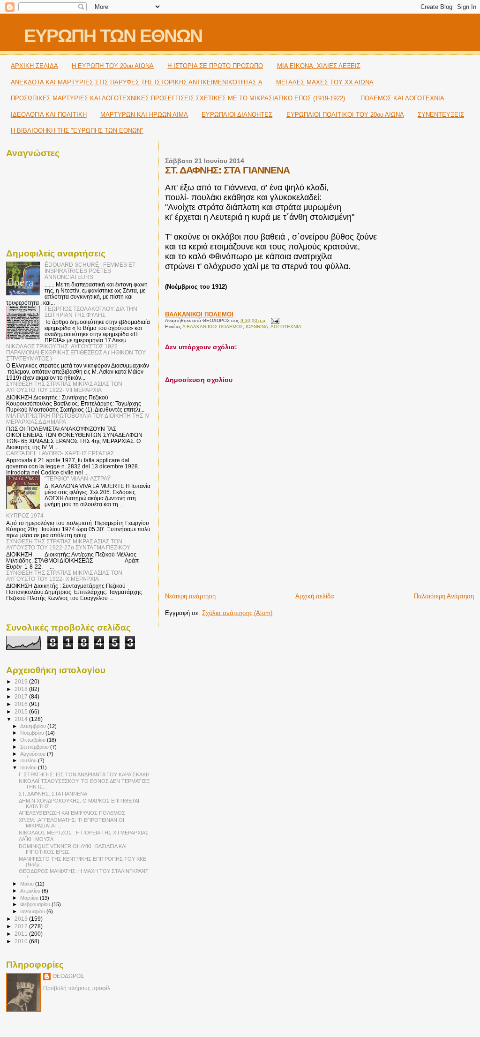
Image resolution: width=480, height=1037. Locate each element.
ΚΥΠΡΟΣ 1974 (25, 515)
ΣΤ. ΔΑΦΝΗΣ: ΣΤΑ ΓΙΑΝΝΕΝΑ (53, 794)
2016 (22, 704)
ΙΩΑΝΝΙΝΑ (257, 326)
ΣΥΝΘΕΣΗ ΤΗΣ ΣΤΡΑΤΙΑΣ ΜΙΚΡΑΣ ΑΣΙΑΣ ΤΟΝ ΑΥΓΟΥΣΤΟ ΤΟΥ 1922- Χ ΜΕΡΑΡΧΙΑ (64, 576)
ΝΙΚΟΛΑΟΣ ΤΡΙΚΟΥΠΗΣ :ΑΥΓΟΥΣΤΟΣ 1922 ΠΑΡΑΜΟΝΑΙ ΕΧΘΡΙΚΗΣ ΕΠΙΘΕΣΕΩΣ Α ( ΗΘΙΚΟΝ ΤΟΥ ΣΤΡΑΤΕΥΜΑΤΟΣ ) (76, 352)
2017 (22, 696)
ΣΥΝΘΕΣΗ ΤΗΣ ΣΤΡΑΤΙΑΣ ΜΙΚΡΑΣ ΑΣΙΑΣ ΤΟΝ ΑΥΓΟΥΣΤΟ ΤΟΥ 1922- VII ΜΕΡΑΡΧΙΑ (64, 387)
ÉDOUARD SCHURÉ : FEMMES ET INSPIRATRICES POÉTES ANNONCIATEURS (90, 271)
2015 (22, 711)
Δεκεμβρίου (33, 726)
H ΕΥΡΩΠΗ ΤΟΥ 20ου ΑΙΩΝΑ (113, 65)
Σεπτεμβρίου (35, 747)
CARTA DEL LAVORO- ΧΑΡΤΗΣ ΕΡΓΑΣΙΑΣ (60, 453)
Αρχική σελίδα (314, 596)
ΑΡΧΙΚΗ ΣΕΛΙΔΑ (34, 65)
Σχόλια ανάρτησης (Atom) (237, 612)
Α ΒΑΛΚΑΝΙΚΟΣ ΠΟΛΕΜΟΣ (212, 326)
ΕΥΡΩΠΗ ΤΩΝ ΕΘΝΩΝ (113, 36)
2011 (22, 934)
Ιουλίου (29, 760)
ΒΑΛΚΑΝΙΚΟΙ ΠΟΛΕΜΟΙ (199, 314)
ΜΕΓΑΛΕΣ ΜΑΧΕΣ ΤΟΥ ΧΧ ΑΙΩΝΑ (325, 82)
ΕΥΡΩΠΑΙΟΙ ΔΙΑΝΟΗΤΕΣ (237, 114)
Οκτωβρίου (33, 740)
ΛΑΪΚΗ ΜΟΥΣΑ (36, 839)
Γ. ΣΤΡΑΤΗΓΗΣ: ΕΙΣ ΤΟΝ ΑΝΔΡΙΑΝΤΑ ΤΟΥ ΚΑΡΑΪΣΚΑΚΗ (84, 774)
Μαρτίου (30, 898)
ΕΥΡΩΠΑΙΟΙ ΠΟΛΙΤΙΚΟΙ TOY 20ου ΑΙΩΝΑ (345, 114)
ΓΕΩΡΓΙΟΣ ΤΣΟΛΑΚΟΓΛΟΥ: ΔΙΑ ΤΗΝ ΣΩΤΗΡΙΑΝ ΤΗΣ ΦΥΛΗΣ (91, 312)
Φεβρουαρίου (36, 904)
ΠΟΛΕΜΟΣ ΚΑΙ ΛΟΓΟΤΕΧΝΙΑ (402, 98)
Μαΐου (27, 884)
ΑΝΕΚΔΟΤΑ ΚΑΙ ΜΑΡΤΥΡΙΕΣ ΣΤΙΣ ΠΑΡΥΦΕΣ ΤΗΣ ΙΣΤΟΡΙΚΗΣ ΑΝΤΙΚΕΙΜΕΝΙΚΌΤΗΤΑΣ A (136, 82)
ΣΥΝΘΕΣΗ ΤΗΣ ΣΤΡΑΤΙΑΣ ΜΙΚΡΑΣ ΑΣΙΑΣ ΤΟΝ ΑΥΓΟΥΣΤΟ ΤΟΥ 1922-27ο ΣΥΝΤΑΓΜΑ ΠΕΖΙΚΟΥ (68, 544)
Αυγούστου (33, 754)
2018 (22, 689)
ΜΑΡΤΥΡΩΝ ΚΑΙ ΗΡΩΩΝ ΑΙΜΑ (144, 114)
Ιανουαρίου (33, 911)
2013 (22, 919)
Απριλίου (31, 891)
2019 (22, 681)
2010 (22, 941)
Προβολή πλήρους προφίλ (76, 988)
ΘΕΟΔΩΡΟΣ (68, 976)
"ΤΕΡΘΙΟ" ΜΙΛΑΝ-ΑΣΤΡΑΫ (78, 478)
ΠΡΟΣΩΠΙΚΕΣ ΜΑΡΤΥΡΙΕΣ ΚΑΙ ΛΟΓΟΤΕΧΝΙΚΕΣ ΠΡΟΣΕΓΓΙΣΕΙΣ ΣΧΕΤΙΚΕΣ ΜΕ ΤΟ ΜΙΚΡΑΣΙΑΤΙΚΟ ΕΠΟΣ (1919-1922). (179, 98)
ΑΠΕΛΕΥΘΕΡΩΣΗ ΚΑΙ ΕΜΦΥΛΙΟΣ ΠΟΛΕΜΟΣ (72, 813)
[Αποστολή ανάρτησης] (273, 320)
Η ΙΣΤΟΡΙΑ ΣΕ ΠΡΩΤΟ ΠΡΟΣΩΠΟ (215, 65)
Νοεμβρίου (32, 733)
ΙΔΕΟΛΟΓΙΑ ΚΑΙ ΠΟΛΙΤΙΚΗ (49, 114)
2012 (22, 926)
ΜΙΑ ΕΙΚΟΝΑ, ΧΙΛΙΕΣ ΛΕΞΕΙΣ (318, 65)
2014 (22, 719)
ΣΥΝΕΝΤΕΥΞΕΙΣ (441, 114)
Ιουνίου (29, 767)
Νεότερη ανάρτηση (190, 596)
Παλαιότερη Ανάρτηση (444, 596)
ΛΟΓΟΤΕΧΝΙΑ (285, 326)
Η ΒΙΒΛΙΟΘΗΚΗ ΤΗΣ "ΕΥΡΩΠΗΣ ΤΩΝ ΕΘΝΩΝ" (77, 130)
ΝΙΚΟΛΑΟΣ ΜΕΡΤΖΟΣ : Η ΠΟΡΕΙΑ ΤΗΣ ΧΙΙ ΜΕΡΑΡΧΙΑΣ (84, 832)
